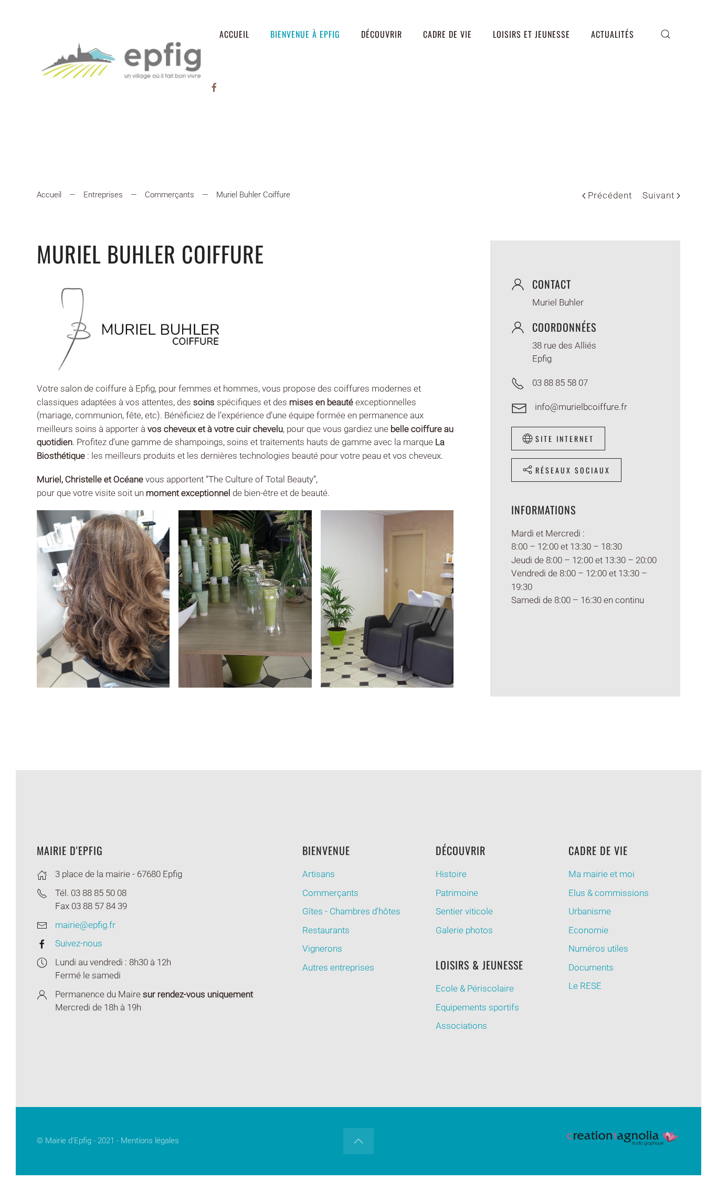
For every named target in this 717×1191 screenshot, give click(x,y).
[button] (665, 34)
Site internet (564, 438)
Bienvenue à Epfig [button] (305, 34)
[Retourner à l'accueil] (123, 60)
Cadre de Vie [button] (447, 34)
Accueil (234, 34)
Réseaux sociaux (572, 470)
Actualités (612, 34)
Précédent (610, 195)
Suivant (658, 195)
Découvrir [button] (381, 34)
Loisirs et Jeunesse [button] (531, 34)
